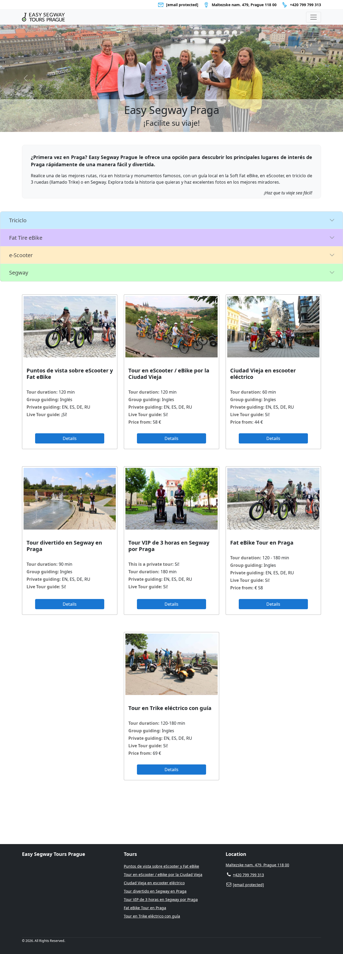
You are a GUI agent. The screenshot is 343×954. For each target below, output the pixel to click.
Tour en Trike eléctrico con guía (152, 916)
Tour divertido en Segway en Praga (155, 891)
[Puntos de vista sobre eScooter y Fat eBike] (70, 326)
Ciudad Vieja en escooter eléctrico (154, 882)
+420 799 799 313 (305, 4)
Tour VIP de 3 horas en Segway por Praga (161, 899)
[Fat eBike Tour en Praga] (273, 498)
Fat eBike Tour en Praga (145, 907)
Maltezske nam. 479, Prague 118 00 (257, 864)
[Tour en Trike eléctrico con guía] (171, 664)
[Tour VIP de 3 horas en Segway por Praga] (171, 498)
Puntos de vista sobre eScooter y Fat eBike (161, 866)
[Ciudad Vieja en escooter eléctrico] (273, 326)
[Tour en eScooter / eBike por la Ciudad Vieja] (171, 326)
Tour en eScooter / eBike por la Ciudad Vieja (163, 874)
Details (70, 438)
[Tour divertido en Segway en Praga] (70, 498)
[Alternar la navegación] (313, 17)
